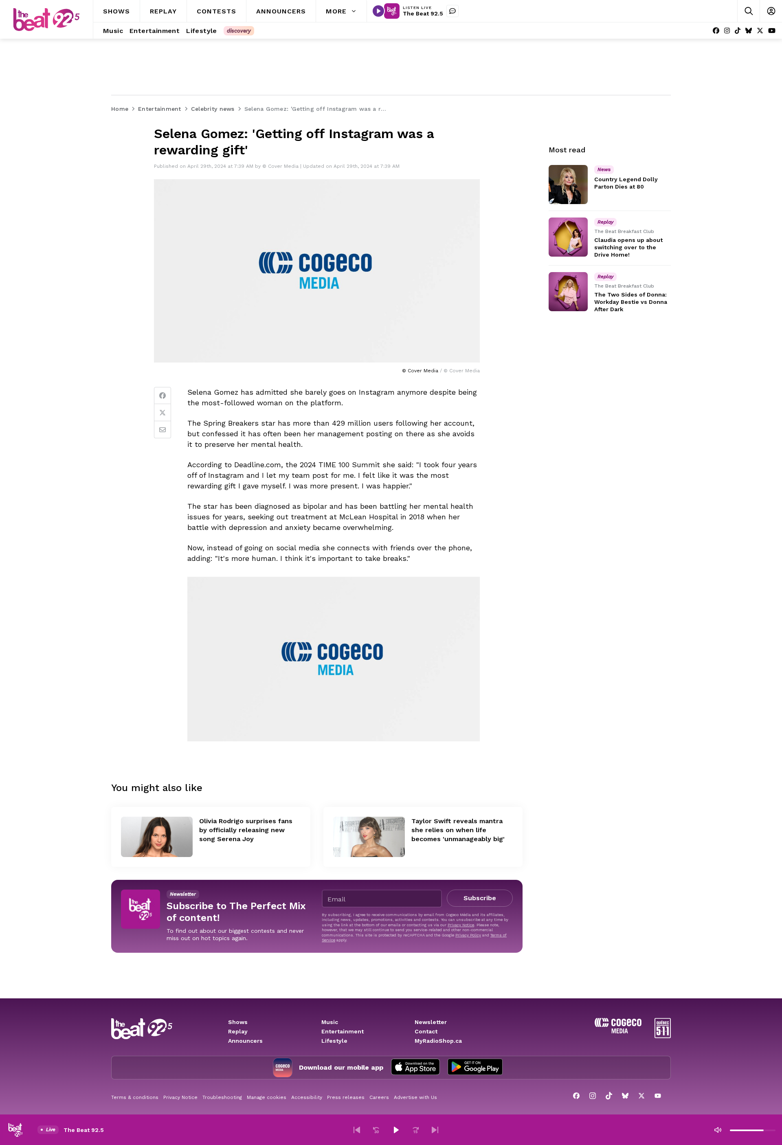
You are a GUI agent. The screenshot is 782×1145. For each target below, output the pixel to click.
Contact (426, 1031)
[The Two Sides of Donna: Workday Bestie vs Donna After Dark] (568, 291)
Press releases (346, 1097)
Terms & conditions (134, 1097)
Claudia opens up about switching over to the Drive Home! (628, 247)
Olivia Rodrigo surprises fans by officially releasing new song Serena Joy (245, 830)
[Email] (162, 429)
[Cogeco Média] (618, 1031)
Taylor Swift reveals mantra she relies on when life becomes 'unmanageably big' (458, 830)
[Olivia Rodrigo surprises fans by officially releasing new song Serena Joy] (157, 837)
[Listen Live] (378, 11)
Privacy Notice (461, 925)
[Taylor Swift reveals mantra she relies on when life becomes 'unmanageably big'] (369, 837)
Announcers (245, 1040)
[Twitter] (162, 412)
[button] (357, 1130)
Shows (238, 1022)
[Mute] (717, 1130)
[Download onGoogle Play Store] (475, 1068)
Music (329, 1022)
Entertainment (342, 1031)
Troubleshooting (222, 1097)
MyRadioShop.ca (438, 1040)
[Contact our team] (452, 11)
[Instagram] (727, 31)
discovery (239, 31)
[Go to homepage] (46, 19)
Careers (379, 1097)
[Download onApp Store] (415, 1068)
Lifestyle (334, 1040)
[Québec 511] (663, 1036)
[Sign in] (771, 11)
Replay (238, 1031)
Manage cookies (266, 1097)
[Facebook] (716, 31)
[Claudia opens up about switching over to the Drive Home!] (568, 237)
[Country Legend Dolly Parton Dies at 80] (568, 184)
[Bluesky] (748, 31)
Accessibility (306, 1097)
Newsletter (431, 1022)
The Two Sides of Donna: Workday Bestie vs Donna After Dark (630, 301)
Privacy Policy (468, 935)
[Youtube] (771, 31)
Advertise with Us (415, 1097)
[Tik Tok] (737, 31)
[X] (760, 31)
